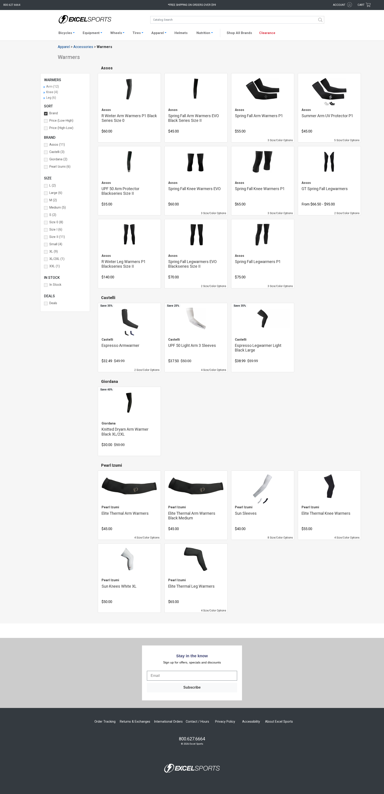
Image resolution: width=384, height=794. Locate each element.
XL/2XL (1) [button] (56, 259)
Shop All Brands (239, 33)
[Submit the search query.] (320, 20)
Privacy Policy (225, 722)
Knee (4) (52, 92)
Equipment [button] (91, 33)
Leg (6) (51, 97)
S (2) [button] (52, 215)
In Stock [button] (55, 285)
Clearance (267, 33)
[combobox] (237, 20)
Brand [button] (53, 113)
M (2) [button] (53, 200)
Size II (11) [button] (57, 237)
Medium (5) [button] (57, 207)
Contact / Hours (197, 722)
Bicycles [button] (65, 33)
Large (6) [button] (55, 193)
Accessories (83, 47)
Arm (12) (52, 86)
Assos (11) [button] (57, 145)
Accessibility (251, 722)
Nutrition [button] (203, 33)
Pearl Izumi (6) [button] (59, 167)
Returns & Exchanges (135, 722)
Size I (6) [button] (55, 229)
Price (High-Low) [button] (61, 128)
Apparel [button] (157, 33)
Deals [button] (53, 303)
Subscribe (192, 687)
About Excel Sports (279, 722)
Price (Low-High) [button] (61, 121)
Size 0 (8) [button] (56, 222)
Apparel (64, 47)
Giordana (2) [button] (58, 159)
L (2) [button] (52, 185)
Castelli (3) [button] (56, 152)
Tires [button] (136, 33)
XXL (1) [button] (54, 266)
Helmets (181, 33)
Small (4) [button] (55, 244)
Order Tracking (105, 722)
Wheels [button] (116, 33)
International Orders (168, 722)
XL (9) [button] (53, 251)
